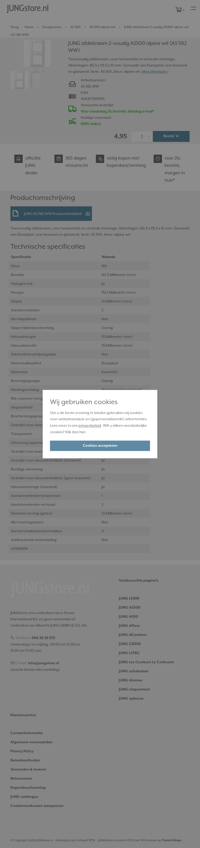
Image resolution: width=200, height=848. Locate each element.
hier (82, 432)
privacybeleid (89, 426)
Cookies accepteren (100, 446)
